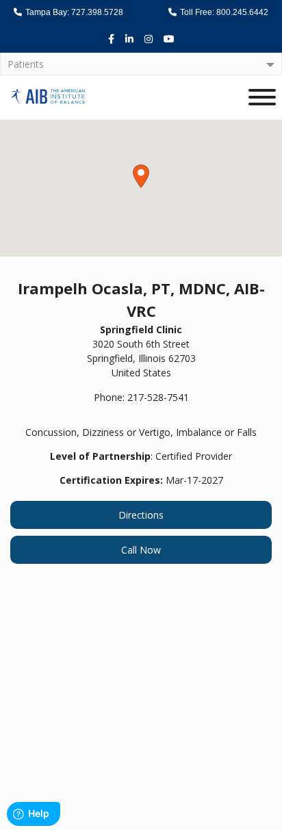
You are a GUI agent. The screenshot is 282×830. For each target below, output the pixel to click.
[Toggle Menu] (262, 97)
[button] (141, 176)
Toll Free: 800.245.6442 (223, 12)
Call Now (141, 549)
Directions (141, 514)
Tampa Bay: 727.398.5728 (73, 12)
